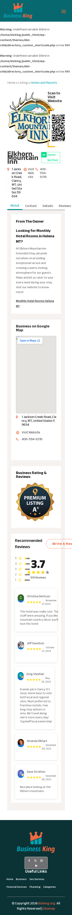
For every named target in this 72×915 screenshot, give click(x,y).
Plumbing (35, 887)
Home (11, 82)
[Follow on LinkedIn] (36, 865)
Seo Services (36, 880)
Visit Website (31, 173)
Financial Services (17, 887)
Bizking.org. (47, 903)
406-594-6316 (43, 173)
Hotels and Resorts (44, 82)
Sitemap (49, 908)
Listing (23, 82)
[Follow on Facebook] (29, 860)
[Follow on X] (35, 860)
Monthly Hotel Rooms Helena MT (35, 303)
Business (21, 880)
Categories (49, 887)
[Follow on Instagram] (41, 860)
